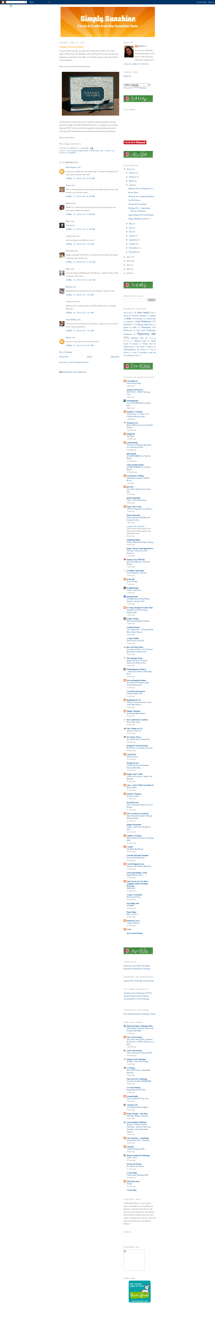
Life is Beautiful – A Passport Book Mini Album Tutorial (140, 630)
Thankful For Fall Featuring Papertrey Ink (137, 611)
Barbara (69, 286)
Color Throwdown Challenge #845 (139, 1052)
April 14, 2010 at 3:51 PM (80, 312)
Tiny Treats (140, 346)
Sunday (129, 1183)
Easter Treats (133, 192)
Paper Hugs (131, 912)
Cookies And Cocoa (134, 590)
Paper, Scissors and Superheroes (140, 548)
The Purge (130, 436)
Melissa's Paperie (134, 793)
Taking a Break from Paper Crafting (140, 542)
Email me (127, 76)
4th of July (127, 312)
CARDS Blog (151, 318)
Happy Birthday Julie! (135, 875)
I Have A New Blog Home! (137, 500)
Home (89, 356)
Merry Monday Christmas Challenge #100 (140, 839)
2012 (129, 261)
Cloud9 (130, 846)
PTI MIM (130, 905)
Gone (129, 929)
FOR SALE (131, 888)
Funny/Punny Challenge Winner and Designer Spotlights (140, 1029)
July (131, 231)
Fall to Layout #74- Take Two (138, 1098)
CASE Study (132, 1172)
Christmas (127, 324)
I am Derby (131, 754)
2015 (129, 273)
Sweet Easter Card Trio (135, 640)
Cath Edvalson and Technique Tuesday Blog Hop (138, 766)
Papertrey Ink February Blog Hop (139, 866)
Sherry (68, 337)
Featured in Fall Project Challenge (137, 968)
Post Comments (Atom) (79, 362)
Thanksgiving (128, 346)
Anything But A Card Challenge (136, 998)
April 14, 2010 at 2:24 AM (80, 244)
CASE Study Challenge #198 (137, 1175)
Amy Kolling (71, 319)
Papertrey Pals (137, 338)
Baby (128, 318)
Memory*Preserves (135, 389)
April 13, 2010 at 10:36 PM (80, 196)
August (132, 235)
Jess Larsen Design (134, 933)
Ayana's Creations (134, 894)
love (135, 352)
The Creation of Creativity (138, 813)
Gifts (134, 327)
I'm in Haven (132, 381)
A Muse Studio (142, 312)
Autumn (152, 315)
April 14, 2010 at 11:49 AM (81, 280)
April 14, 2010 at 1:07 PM (80, 294)
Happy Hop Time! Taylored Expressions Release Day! (137, 661)
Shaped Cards (140, 340)
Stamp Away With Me (136, 559)
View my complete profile (136, 64)
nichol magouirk (133, 497)
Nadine (69, 203)
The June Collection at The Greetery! (137, 551)
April (131, 185)
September (133, 239)
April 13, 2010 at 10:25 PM (80, 178)
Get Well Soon (134, 200)
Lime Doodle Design (135, 464)
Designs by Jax (133, 762)
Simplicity (131, 433)
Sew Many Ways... (134, 737)
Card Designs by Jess (135, 863)
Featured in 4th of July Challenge (137, 965)
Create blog (131, 1189)
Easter (126, 327)
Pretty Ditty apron (133, 722)
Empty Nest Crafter (135, 774)
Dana (68, 268)
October (132, 244)
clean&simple (132, 1096)
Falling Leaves (132, 756)
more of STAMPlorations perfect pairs (139, 404)
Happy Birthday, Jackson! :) (139, 218)
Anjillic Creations (134, 835)
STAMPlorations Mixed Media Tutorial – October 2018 (138, 600)
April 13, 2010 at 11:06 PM (80, 214)
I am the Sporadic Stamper (138, 855)
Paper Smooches (133, 515)
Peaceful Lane (132, 802)
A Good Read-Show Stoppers (137, 1107)
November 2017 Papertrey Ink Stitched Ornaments (138, 683)
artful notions (132, 442)
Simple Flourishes (134, 824)
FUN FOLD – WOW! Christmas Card (138, 393)
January (132, 172)
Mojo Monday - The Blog (137, 1113)
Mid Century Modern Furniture (138, 621)
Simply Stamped (133, 711)
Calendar (129, 321)
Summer (136, 343)
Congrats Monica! (133, 923)
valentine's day (132, 355)
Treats (149, 346)
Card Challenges (143, 321)
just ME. (130, 486)
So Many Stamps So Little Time (140, 607)
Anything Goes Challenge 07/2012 (138, 993)
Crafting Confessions (135, 570)
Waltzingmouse (130, 349)
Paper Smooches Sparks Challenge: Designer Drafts (140, 817)
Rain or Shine (132, 787)
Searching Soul (133, 903)
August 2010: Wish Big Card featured (139, 980)
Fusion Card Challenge (136, 1059)
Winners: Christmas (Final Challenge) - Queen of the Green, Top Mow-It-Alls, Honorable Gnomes (139, 1128)
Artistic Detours (133, 627)
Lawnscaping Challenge (137, 1122)
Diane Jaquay (71, 167)
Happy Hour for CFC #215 (136, 1090)
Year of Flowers (67, 153)
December (133, 252)
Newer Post (63, 356)
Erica (68, 221)
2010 (129, 169)
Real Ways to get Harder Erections (140, 748)
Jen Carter (70, 250)
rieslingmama (132, 400)
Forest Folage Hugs (134, 383)
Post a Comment (65, 352)
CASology (131, 1067)
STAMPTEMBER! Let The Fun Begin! (138, 457)
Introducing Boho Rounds (136, 713)
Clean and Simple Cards (137, 872)
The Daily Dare (133, 1181)
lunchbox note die (148, 352)
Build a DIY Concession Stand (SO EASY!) (140, 426)
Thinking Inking (133, 539)
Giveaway (146, 327)
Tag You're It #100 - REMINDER (139, 1081)
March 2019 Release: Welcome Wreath (138, 563)
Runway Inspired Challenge (138, 1155)
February (132, 176)
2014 (129, 269)
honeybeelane (132, 596)
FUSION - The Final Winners (138, 1061)
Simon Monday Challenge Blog (140, 1026)
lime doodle (131, 453)
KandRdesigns (133, 587)
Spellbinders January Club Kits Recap (138, 479)
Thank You (110, 151)
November (133, 247)
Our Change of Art (134, 728)
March (132, 181)
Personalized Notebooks (136, 857)
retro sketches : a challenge (138, 1138)
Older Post (115, 356)
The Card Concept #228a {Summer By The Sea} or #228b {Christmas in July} (140, 1041)
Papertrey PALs (133, 920)
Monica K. (142, 46)
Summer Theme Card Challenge (136, 996)
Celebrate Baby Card (134, 693)
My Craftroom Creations (137, 719)
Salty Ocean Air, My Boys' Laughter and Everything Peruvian (138, 883)
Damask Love (132, 422)
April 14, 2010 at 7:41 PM (80, 330)
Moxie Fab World (134, 1164)
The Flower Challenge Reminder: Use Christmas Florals (139, 446)
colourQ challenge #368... (136, 1149)
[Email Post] (91, 148)
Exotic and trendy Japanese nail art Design (140, 805)
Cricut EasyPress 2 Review (137, 573)
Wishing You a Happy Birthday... (141, 196)
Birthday (140, 318)
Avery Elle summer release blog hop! (139, 490)
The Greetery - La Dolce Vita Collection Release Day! (138, 415)
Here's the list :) (133, 914)
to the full (130, 579)
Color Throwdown (134, 1050)
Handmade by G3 (134, 700)
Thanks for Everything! (137, 204)
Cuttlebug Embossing (77, 151)
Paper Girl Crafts (134, 506)
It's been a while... (133, 796)
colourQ (130, 1146)
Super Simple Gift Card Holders (141, 215)
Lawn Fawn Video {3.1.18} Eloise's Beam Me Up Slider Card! (140, 650)
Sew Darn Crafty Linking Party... (139, 739)
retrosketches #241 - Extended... (138, 1140)
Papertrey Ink (96, 151)
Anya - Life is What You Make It (140, 785)
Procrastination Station (136, 680)
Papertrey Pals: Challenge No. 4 (141, 188)
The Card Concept (134, 1037)
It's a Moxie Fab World (135, 1166)
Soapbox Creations (134, 411)
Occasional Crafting (135, 475)
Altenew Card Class (134, 730)
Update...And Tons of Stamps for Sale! (139, 828)
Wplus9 (143, 349)
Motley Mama (133, 618)
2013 (129, 265)
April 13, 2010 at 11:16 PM (80, 229)
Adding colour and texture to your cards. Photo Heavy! (139, 703)
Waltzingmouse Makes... (137, 669)
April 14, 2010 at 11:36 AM (81, 262)
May (131, 223)
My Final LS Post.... (134, 897)
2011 (129, 257)
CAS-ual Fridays (134, 1087)
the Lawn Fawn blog (135, 647)
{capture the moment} (136, 526)
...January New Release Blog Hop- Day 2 (139, 672)
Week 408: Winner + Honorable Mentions (138, 1071)
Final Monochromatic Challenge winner (139, 1013)
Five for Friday (132, 581)
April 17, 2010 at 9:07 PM (80, 345)
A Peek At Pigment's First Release (140, 509)
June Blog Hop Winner (135, 849)
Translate (142, 87)
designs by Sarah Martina (137, 745)
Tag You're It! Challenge (137, 1078)
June (131, 227)
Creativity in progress (136, 691)
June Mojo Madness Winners (137, 1116)
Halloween (128, 330)
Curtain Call (132, 1104)
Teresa (68, 185)
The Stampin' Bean (134, 658)
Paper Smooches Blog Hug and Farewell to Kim (138, 518)
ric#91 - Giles (132, 1157)
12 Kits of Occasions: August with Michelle (139, 777)
